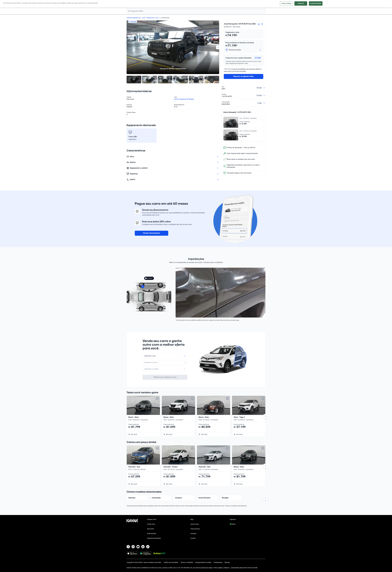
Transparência (217, 562)
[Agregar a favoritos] (262, 24)
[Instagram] (133, 546)
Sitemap (227, 562)
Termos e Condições (186, 562)
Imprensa (233, 519)
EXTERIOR (149, 278)
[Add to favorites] (157, 398)
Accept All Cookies (315, 3)
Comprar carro (151, 519)
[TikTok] (147, 546)
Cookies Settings (286, 3)
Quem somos (194, 524)
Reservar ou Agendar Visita (243, 76)
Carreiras (193, 533)
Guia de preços (195, 529)
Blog (191, 519)
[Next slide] (218, 47)
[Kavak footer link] (132, 529)
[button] (258, 58)
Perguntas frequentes (154, 538)
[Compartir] (258, 24)
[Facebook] (128, 546)
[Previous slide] (128, 47)
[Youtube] (138, 546)
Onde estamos (151, 533)
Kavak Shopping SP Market (184, 99)
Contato (193, 538)
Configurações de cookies (203, 562)
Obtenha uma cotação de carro (165, 377)
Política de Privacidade (171, 562)
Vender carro (151, 524)
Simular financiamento (151, 233)
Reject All (300, 3)
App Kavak (150, 529)
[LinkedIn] (143, 546)
